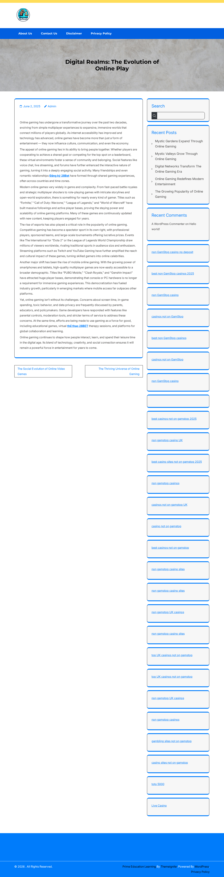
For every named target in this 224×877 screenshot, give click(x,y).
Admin (52, 106)
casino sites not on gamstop (170, 762)
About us (25, 33)
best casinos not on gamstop (170, 547)
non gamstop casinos (165, 483)
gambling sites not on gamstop (172, 741)
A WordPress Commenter (168, 224)
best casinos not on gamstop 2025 (174, 418)
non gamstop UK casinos (168, 612)
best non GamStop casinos (169, 338)
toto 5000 (158, 784)
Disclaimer (74, 33)
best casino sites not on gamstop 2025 (177, 461)
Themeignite (169, 866)
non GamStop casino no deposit (172, 252)
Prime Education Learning (139, 866)
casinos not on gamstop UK (169, 504)
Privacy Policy (101, 33)
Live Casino (159, 805)
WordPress (202, 866)
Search (158, 106)
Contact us (49, 33)
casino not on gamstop (166, 526)
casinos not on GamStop (167, 316)
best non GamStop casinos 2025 (173, 273)
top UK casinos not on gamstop (172, 655)
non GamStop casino (165, 295)
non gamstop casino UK (167, 440)
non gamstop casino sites (168, 569)
